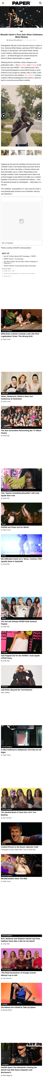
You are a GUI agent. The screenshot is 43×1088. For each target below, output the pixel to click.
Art (21, 31)
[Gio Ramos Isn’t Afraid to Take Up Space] (21, 993)
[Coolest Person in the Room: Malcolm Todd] (21, 832)
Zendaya (33, 65)
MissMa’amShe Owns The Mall (14, 879)
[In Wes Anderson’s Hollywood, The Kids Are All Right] (21, 735)
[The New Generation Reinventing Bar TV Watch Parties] (21, 416)
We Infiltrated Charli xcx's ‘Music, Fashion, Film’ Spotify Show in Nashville (21, 560)
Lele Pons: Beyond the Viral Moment (16, 690)
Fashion (4, 652)
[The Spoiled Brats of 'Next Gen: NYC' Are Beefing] (21, 798)
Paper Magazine (7, 1075)
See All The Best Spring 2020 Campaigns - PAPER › (20, 256)
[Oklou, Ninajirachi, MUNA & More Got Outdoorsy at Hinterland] (21, 382)
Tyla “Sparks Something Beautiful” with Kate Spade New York (20, 494)
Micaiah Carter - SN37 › (9, 270)
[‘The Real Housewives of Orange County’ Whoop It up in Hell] (21, 958)
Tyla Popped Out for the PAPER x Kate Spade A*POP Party (20, 657)
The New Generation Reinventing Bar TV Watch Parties (21, 432)
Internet (5, 687)
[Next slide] (39, 116)
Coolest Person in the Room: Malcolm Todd (19, 847)
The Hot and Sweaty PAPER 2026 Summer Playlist (19, 622)
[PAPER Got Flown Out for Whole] (21, 513)
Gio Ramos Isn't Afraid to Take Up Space (18, 1007)
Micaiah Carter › (8, 276)
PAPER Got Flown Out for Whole (15, 527)
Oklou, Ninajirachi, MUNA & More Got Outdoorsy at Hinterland (17, 397)
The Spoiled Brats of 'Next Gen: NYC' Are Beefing (18, 813)
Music (4, 524)
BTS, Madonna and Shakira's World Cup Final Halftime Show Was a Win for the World (20, 940)
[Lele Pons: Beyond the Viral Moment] (21, 675)
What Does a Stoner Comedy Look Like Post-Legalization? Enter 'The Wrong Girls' (20, 335)
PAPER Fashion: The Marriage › (14, 259)
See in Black (29, 75)
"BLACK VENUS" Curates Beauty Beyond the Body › (20, 266)
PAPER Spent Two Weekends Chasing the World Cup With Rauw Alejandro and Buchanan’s (19, 1069)
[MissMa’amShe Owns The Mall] (21, 864)
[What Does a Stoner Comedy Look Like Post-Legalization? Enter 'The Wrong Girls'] (21, 319)
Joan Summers (7, 818)
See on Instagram (7, 243)
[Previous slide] (3, 116)
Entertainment (7, 331)
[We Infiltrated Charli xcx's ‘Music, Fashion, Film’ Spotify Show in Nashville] (21, 544)
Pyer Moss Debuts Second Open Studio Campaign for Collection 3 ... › (21, 262)
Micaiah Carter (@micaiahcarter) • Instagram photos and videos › (19, 273)
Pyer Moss (23, 65)
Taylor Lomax (7, 339)
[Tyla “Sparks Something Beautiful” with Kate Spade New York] (21, 478)
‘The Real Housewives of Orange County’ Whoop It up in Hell (18, 974)
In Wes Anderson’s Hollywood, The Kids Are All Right (21, 751)
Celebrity (5, 1064)
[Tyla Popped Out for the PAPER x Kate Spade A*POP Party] (21, 641)
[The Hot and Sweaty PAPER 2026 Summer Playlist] (21, 607)
